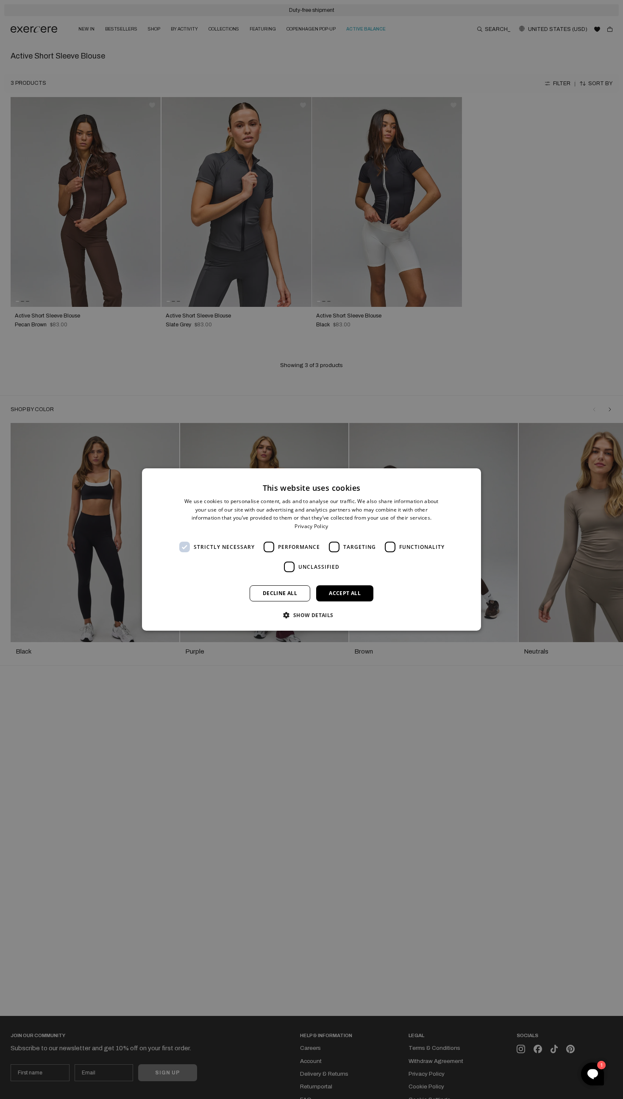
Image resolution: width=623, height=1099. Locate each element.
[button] (311, 615)
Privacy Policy (311, 526)
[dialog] (311, 549)
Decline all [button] (280, 593)
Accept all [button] (345, 593)
